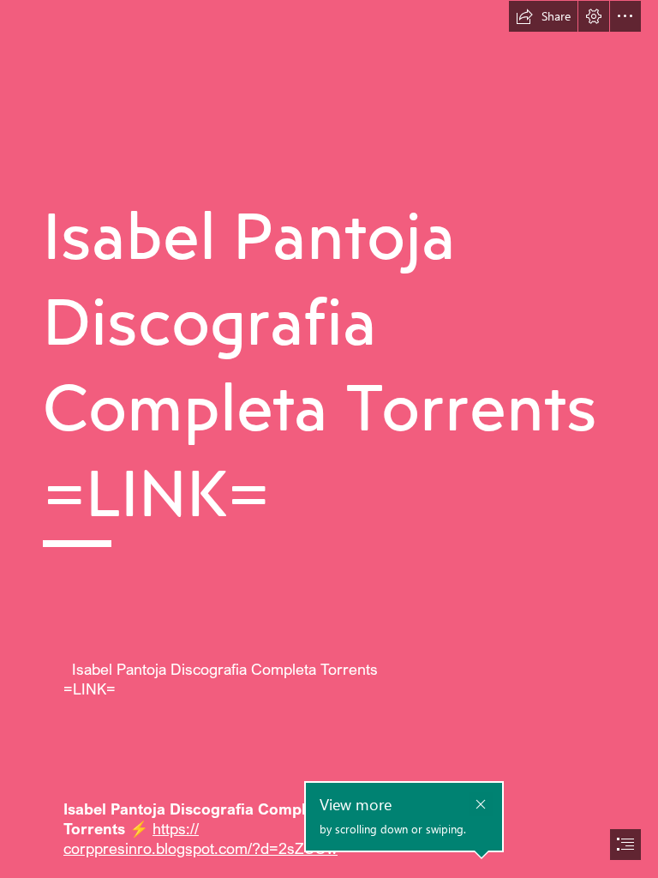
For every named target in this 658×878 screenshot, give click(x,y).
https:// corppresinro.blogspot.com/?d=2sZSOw (200, 838)
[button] (543, 16)
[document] (329, 439)
